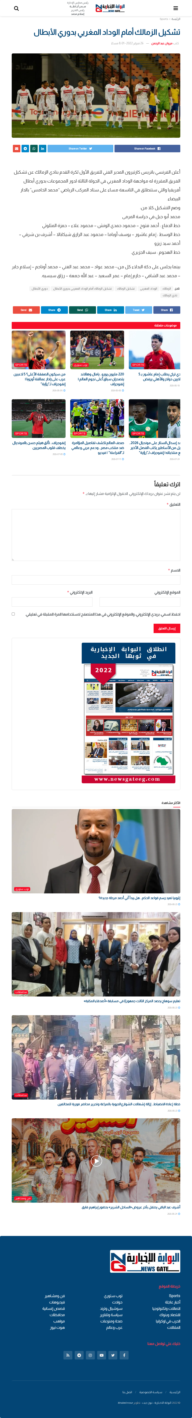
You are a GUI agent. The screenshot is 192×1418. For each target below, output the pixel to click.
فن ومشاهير (23, 1198)
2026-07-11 (116, 459)
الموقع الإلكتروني (167, 592)
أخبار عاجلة (172, 1302)
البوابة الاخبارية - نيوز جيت (156, 1402)
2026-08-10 (175, 385)
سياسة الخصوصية (150, 1392)
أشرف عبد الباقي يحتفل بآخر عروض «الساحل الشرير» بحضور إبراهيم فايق (131, 1207)
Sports (164, 19)
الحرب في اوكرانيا (168, 1321)
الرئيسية (175, 1392)
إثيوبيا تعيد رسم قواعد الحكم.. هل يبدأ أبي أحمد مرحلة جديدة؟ (139, 898)
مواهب (59, 1321)
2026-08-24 (172, 1214)
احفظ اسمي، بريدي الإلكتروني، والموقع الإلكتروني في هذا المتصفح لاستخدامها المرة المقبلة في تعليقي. (102, 614)
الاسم (174, 570)
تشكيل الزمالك (126, 288)
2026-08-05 (57, 390)
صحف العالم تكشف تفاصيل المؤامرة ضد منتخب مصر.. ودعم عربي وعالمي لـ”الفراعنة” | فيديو (97, 448)
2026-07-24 (175, 459)
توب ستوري (80, 364)
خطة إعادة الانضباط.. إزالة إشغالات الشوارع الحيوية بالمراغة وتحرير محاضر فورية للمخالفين (119, 1104)
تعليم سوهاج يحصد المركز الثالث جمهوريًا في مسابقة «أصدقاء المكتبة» (132, 1001)
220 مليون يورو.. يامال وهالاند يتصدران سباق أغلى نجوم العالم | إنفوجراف (101, 379)
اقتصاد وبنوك (169, 1315)
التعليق (173, 504)
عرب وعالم (114, 1327)
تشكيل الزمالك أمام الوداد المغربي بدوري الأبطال (82, 288)
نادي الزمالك (170, 295)
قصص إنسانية (53, 1308)
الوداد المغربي (148, 288)
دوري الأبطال (40, 288)
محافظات (21, 992)
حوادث (117, 1302)
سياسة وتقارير (111, 1315)
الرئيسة (175, 19)
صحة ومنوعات (111, 1321)
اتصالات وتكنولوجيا (166, 1308)
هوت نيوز (57, 1327)
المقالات (173, 1327)
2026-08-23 (173, 904)
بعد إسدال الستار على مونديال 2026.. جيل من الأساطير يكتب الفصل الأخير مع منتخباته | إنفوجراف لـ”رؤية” (156, 448)
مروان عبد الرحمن (162, 43)
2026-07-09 (58, 454)
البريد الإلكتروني (79, 592)
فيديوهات (57, 1302)
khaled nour (125, 1402)
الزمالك (166, 288)
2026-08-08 (116, 390)
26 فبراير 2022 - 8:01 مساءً (127, 43)
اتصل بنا (127, 1392)
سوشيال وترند (111, 1308)
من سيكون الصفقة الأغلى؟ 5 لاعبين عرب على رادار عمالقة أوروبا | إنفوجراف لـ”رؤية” (40, 379)
